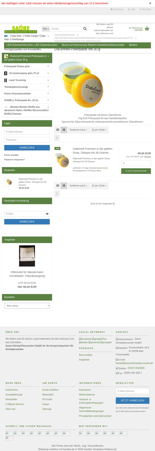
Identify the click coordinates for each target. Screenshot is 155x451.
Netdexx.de (110, 449)
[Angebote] (48, 240)
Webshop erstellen (48, 449)
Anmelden (27, 147)
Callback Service (15, 404)
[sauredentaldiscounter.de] (20, 29)
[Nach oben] (146, 446)
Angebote (84, 359)
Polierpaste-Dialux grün (17, 66)
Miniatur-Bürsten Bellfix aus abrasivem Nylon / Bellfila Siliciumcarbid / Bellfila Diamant (26, 110)
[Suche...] (85, 29)
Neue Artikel (85, 355)
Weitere (133, 45)
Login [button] (132, 9)
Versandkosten (95, 445)
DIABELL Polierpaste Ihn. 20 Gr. (21, 100)
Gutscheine (12, 389)
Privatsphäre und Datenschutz (95, 416)
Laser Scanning (17, 80)
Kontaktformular (14, 394)
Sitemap (46, 409)
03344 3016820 (136, 368)
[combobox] (78, 130)
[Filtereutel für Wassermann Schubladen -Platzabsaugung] (27, 256)
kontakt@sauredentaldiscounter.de (134, 363)
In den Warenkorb (136, 171)
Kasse (45, 404)
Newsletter (11, 399)
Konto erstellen (11, 155)
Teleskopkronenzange (16, 87)
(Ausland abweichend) (98, 168)
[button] (117, 10)
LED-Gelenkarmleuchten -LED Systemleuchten (32, 45)
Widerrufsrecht (87, 394)
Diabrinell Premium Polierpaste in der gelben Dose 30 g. (25, 58)
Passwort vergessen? (14, 159)
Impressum (85, 389)
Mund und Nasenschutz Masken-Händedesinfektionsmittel (93, 45)
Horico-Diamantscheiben (17, 93)
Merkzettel (146, 9)
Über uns (10, 409)
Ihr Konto (47, 399)
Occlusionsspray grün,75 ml (24, 73)
